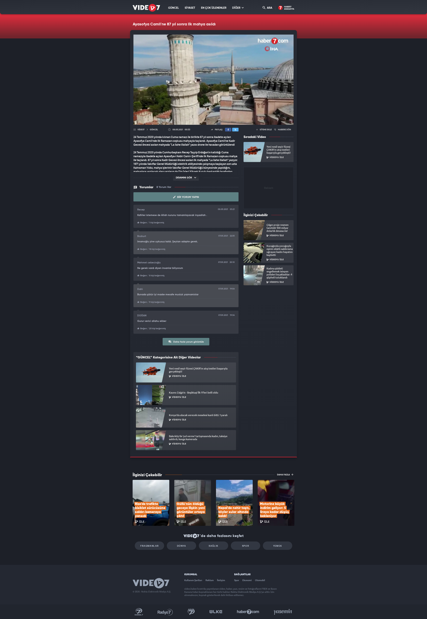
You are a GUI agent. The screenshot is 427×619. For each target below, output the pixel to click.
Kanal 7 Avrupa (191, 611)
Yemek (277, 545)
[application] (213, 80)
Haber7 (248, 611)
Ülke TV (215, 611)
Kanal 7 (139, 611)
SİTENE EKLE (265, 130)
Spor (245, 545)
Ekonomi (247, 580)
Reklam (209, 580)
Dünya (181, 545)
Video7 (140, 130)
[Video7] (146, 8)
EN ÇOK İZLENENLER (213, 8)
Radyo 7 (165, 611)
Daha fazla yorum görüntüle (188, 342)
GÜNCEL (173, 8)
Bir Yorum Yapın (187, 197)
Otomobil (260, 580)
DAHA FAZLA (283, 475)
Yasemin (283, 611)
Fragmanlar (149, 545)
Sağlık (213, 545)
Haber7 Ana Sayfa (286, 8)
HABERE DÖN (284, 130)
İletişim (221, 580)
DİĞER (236, 8)
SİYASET (190, 8)
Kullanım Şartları (193, 580)
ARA (269, 8)
